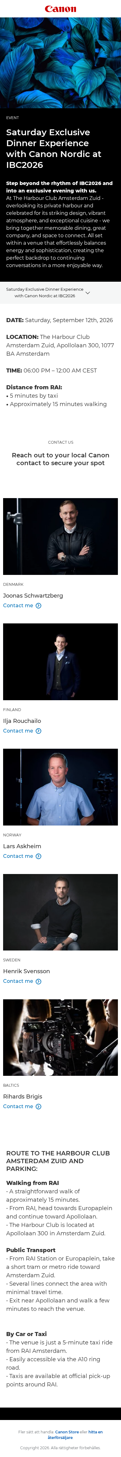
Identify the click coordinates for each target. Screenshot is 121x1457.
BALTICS (11, 1085)
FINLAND (12, 709)
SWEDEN (11, 960)
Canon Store (67, 1432)
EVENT (12, 117)
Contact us (60, 442)
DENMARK (13, 584)
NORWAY (12, 835)
